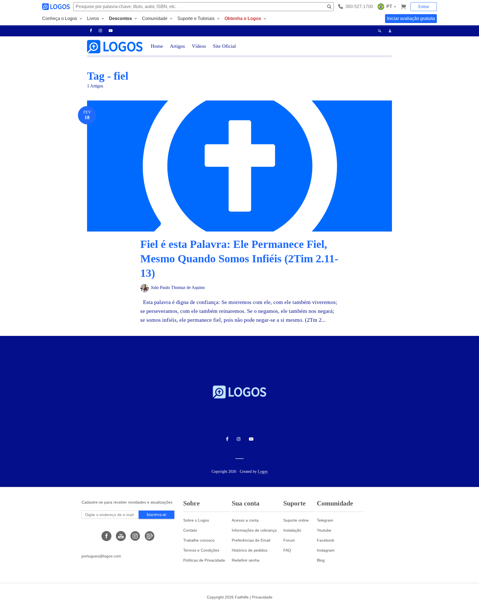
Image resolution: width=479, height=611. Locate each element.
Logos (262, 471)
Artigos (177, 46)
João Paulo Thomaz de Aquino (178, 287)
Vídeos (199, 46)
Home (157, 46)
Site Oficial (224, 46)
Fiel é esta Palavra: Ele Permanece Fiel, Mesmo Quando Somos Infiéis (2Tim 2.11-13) (239, 258)
